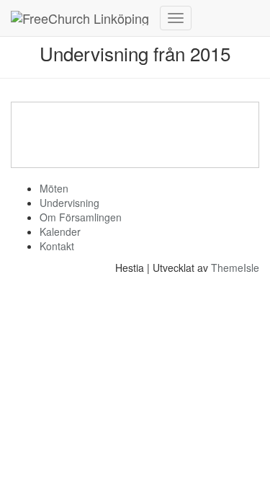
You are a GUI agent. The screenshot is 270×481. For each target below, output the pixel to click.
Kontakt (57, 246)
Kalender (60, 231)
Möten (54, 188)
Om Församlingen (81, 217)
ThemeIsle (235, 267)
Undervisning (69, 202)
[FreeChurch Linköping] (80, 18)
